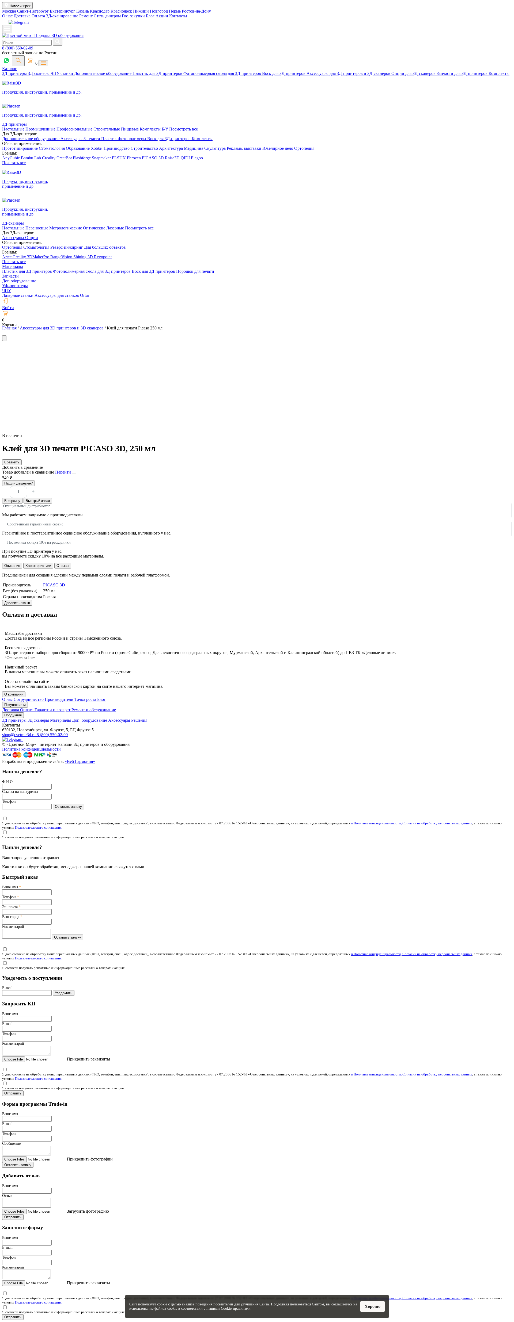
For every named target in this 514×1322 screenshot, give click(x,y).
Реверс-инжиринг (67, 247)
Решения (139, 720)
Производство (117, 148)
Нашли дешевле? (18, 483)
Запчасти (92, 138)
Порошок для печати (195, 271)
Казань (83, 11)
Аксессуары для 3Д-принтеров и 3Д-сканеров (349, 73)
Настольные (13, 129)
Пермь (175, 11)
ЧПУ (6, 290)
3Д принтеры (15, 720)
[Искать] (57, 42)
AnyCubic (11, 158)
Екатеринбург (63, 11)
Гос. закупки (133, 16)
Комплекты (499, 73)
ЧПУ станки (62, 73)
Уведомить (63, 993)
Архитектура (171, 148)
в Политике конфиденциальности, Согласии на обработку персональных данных (411, 823)
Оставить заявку (68, 807)
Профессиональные (74, 129)
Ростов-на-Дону (196, 11)
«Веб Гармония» (80, 761)
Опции (31, 237)
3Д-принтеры (15, 73)
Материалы (12, 266)
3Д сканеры (39, 720)
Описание (12, 566)
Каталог (9, 68)
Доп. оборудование (90, 720)
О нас (7, 16)
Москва (9, 11)
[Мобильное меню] (7, 29)
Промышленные (40, 129)
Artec (7, 257)
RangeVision (61, 257)
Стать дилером (107, 16)
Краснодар (100, 11)
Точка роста (85, 699)
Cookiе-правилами (236, 1308)
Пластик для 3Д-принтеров (158, 73)
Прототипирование (20, 148)
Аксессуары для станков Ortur (62, 295)
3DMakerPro (38, 257)
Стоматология (52, 148)
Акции (162, 16)
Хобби (97, 148)
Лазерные (115, 228)
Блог (150, 16)
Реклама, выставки (244, 148)
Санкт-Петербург (33, 11)
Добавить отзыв (17, 603)
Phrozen (134, 158)
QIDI (185, 158)
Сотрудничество (29, 699)
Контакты (178, 16)
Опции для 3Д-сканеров (414, 73)
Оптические (94, 228)
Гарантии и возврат (53, 710)
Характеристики (38, 566)
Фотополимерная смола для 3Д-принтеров (222, 73)
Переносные (36, 228)
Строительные (107, 129)
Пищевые (130, 129)
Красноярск (122, 11)
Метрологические (65, 228)
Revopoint (103, 257)
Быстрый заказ (38, 501)
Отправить (12, 1093)
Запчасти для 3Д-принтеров (463, 73)
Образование (78, 148)
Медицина (194, 148)
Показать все (14, 162)
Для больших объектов (105, 247)
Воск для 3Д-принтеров (284, 73)
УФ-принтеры (15, 285)
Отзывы (62, 566)
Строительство (145, 148)
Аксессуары (72, 138)
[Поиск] (18, 60)
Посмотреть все (183, 129)
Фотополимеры (132, 138)
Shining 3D (83, 257)
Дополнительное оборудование (103, 73)
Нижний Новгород (151, 11)
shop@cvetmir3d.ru (19, 734)
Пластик (109, 138)
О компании (13, 694)
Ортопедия (304, 148)
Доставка (22, 16)
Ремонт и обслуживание (93, 710)
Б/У (165, 129)
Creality (48, 158)
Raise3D (172, 158)
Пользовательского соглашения (38, 827)
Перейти (63, 472)
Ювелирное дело (278, 148)
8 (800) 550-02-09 (17, 48)
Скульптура (215, 148)
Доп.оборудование (19, 281)
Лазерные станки (17, 295)
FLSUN (119, 158)
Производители (59, 699)
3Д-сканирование (62, 16)
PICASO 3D (153, 158)
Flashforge (82, 158)
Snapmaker (102, 158)
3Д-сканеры (39, 73)
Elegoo (197, 158)
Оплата (38, 16)
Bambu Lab (31, 158)
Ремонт (86, 16)
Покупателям (15, 705)
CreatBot (64, 158)
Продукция (13, 715)
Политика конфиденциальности (31, 749)
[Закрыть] (74, 473)
